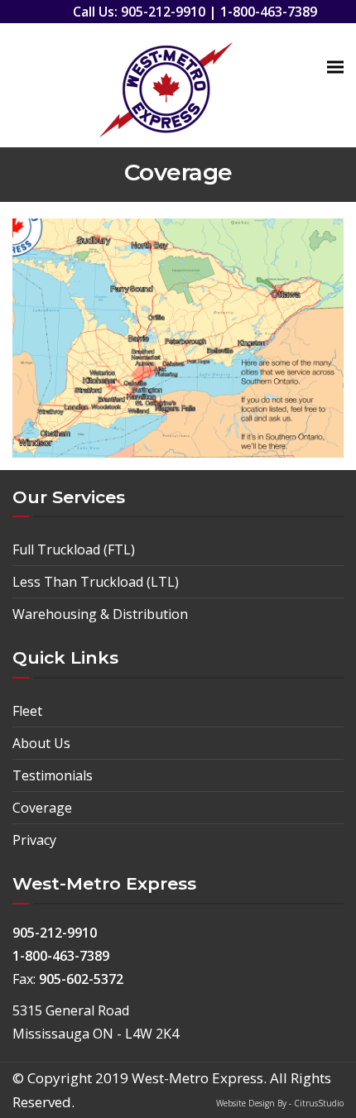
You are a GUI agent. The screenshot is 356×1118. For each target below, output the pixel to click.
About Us (41, 743)
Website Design (246, 1103)
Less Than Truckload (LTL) (95, 582)
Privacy (34, 840)
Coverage (42, 808)
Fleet (27, 711)
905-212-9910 (163, 11)
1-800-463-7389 (268, 11)
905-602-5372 (81, 979)
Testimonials (52, 775)
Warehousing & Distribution (100, 614)
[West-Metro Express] (166, 85)
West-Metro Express (197, 1077)
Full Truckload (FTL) (73, 549)
